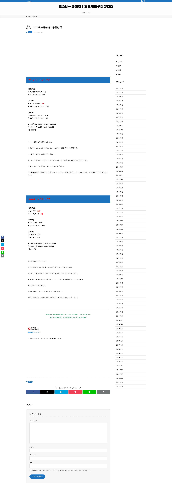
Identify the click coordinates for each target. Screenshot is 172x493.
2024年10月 (120, 179)
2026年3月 (119, 109)
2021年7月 (119, 341)
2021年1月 (119, 366)
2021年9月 (119, 333)
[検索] (144, 1)
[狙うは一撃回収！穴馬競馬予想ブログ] (86, 7)
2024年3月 (119, 208)
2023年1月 (119, 266)
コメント (33, 421)
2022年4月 (119, 304)
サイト (31, 463)
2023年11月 (119, 225)
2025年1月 (119, 167)
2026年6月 (119, 97)
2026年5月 (119, 101)
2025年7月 (119, 142)
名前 (31, 447)
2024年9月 (119, 183)
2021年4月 (119, 353)
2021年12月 (119, 320)
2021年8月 (119, 337)
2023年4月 (119, 254)
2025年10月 (120, 130)
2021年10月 (119, 328)
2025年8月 (119, 138)
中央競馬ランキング (34, 332)
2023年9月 (119, 233)
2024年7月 (119, 192)
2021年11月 (119, 324)
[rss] (142, 1)
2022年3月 (119, 308)
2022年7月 (119, 291)
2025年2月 (119, 163)
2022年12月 (120, 270)
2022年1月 (119, 316)
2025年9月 (119, 134)
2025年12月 (120, 121)
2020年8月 (119, 386)
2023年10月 (120, 229)
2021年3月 (119, 357)
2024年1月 (119, 217)
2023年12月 (120, 221)
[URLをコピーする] (103, 392)
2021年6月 (119, 345)
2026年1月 (119, 117)
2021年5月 (119, 349)
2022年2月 (119, 312)
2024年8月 (119, 188)
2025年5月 (119, 150)
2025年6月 (119, 146)
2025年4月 (119, 155)
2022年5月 (119, 299)
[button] (33, 392)
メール (32, 455)
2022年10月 (120, 279)
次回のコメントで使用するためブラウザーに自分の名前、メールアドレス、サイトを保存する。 (61, 470)
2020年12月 (120, 370)
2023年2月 (119, 262)
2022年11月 (119, 275)
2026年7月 (119, 92)
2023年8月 (119, 237)
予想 (119, 66)
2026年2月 (119, 113)
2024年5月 (119, 200)
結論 (119, 74)
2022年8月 (119, 287)
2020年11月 (119, 374)
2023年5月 (119, 250)
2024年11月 (119, 175)
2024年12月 (120, 171)
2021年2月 (119, 362)
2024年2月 (119, 212)
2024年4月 (119, 204)
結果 (30, 32)
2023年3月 (119, 258)
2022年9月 (119, 283)
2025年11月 (119, 126)
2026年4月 (119, 105)
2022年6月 (119, 295)
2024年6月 (119, 196)
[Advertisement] (68, 54)
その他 (120, 62)
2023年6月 (119, 246)
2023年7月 (119, 242)
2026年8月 (119, 88)
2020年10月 (120, 378)
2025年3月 (119, 159)
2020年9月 (119, 382)
